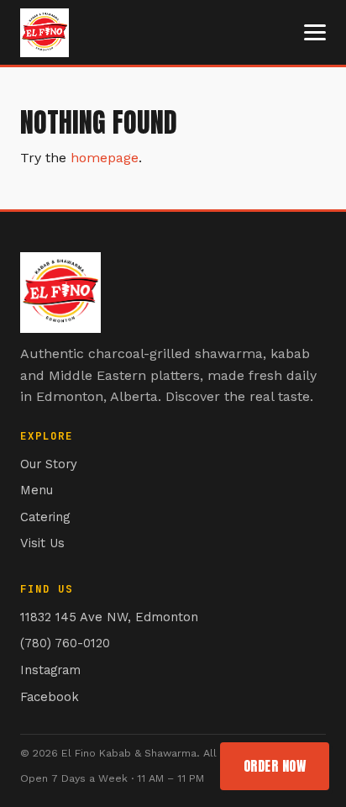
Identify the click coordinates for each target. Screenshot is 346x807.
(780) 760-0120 (65, 643)
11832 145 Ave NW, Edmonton (109, 617)
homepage (105, 158)
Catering (45, 517)
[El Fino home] (44, 32)
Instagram (50, 670)
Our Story (48, 464)
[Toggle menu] (315, 32)
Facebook (49, 696)
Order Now (275, 766)
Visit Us (42, 543)
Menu (36, 490)
